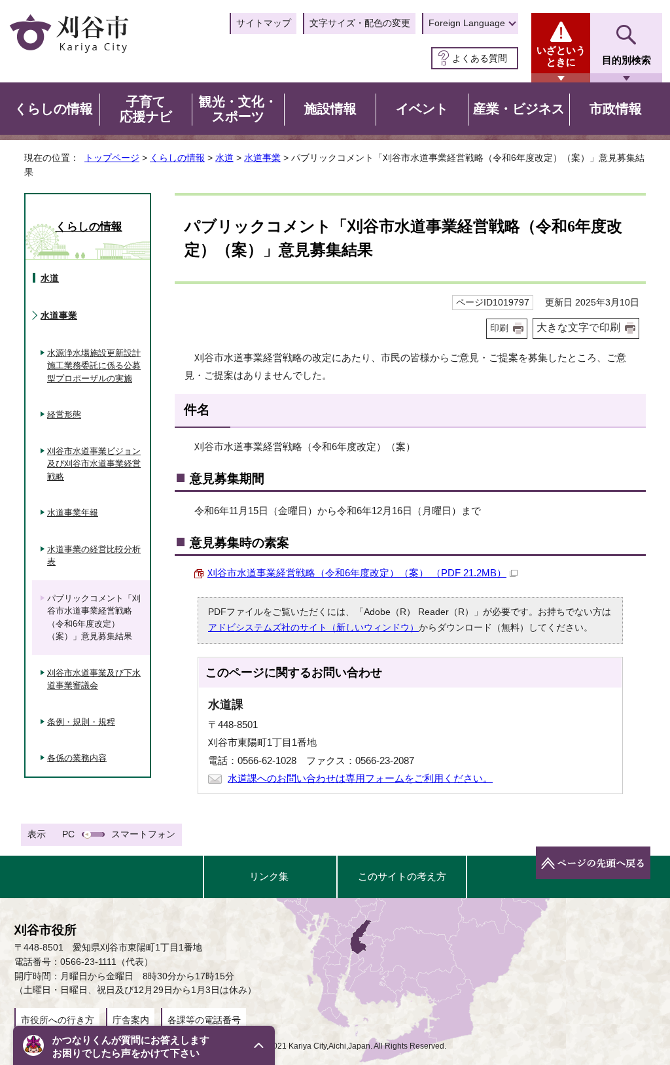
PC (68, 834)
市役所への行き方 (57, 1020)
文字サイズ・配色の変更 (359, 23)
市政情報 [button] (616, 108)
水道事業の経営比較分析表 (94, 555)
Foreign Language (467, 23)
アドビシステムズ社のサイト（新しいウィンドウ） (313, 628)
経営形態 (64, 414)
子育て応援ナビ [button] (146, 109)
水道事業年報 (72, 512)
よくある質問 (479, 58)
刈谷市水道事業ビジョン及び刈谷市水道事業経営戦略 (94, 463)
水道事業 (262, 157)
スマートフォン (143, 834)
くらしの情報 (177, 157)
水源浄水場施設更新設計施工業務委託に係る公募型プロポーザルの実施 (94, 365)
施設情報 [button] (330, 108)
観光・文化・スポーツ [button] (238, 109)
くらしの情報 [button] (53, 108)
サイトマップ (263, 23)
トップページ (111, 157)
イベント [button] (422, 108)
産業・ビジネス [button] (519, 108)
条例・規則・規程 (81, 722)
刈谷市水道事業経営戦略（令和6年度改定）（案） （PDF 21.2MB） (356, 572)
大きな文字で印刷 (578, 327)
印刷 (499, 328)
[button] (144, 1045)
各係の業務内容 (77, 758)
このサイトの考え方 (402, 876)
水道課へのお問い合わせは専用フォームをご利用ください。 (360, 778)
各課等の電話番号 (204, 1020)
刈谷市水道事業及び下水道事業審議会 (94, 679)
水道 (224, 157)
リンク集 (269, 876)
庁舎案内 (131, 1020)
